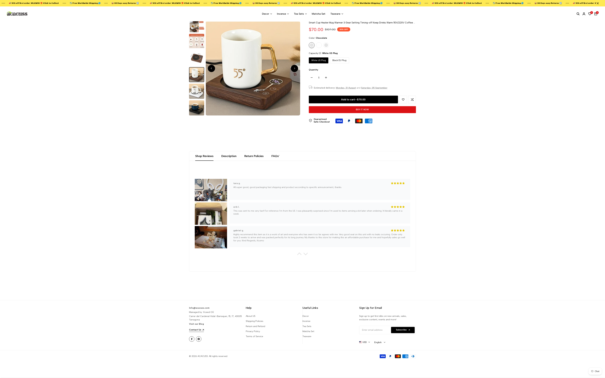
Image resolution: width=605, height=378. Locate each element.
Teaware (306, 336)
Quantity (313, 69)
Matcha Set (308, 331)
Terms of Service (254, 336)
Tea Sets (306, 326)
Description (228, 156)
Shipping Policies (254, 321)
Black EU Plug (339, 60)
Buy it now (362, 109)
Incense (306, 321)
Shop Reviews (204, 156)
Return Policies (254, 156)
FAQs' (275, 156)
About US (250, 316)
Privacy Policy (253, 331)
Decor (305, 316)
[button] (403, 99)
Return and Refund (255, 326)
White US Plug (318, 60)
